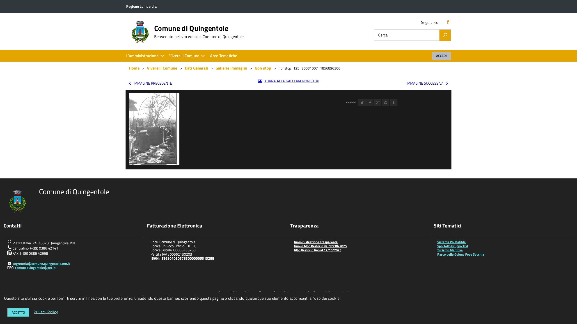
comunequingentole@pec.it (35, 267)
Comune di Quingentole (199, 32)
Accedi (441, 55)
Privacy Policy (46, 312)
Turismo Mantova (450, 250)
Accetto (18, 312)
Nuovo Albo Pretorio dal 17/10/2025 (320, 246)
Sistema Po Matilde (451, 242)
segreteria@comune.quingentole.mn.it (41, 263)
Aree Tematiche (223, 56)
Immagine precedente (152, 83)
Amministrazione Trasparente (316, 242)
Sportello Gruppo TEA (452, 246)
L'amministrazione (142, 56)
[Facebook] (448, 22)
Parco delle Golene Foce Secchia (460, 254)
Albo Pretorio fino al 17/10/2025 (317, 250)
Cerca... (384, 35)
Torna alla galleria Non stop (291, 81)
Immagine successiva (425, 83)
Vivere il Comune (184, 56)
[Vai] (445, 35)
